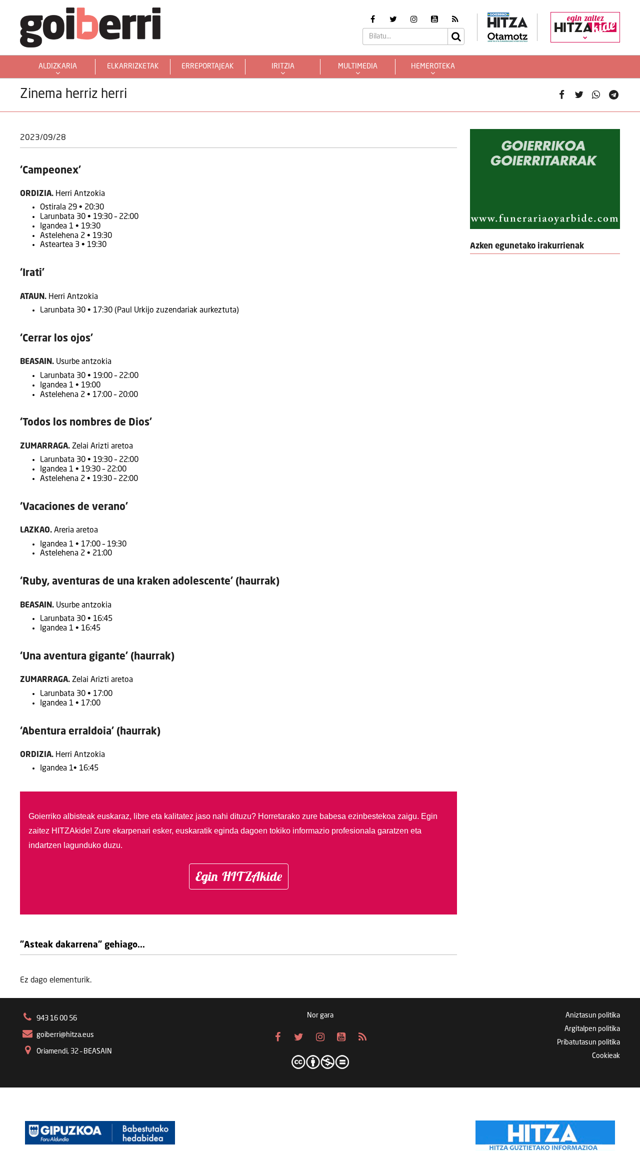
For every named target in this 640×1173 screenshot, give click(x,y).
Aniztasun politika (593, 1015)
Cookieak (606, 1056)
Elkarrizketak (133, 66)
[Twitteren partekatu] (579, 95)
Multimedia (358, 66)
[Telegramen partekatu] (613, 95)
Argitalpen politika (592, 1029)
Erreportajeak (208, 66)
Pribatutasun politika (588, 1042)
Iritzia (283, 66)
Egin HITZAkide (239, 876)
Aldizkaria (57, 66)
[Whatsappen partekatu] (596, 95)
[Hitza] (545, 1133)
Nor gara (320, 1015)
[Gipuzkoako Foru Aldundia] (100, 1133)
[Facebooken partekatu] (561, 95)
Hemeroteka (433, 66)
